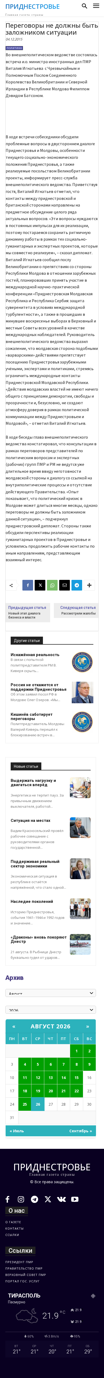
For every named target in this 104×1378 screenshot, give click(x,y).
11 (25, 1077)
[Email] (64, 585)
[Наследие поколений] (80, 908)
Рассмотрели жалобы (78, 613)
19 (38, 1090)
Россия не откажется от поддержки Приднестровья (38, 687)
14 (63, 1077)
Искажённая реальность (35, 654)
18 (25, 1090)
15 (76, 1077)
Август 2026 (51, 1026)
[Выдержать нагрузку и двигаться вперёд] (80, 787)
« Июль (17, 1130)
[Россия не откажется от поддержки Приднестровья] (82, 692)
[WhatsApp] (52, 585)
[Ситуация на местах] (80, 827)
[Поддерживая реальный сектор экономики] (80, 868)
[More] (89, 585)
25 (25, 1104)
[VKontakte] (61, 1200)
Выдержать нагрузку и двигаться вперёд (33, 782)
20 (51, 1090)
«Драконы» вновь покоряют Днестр (39, 939)
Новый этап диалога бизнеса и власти (24, 615)
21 (63, 1090)
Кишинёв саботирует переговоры (32, 716)
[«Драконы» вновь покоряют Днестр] (80, 944)
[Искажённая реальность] (82, 662)
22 (76, 1090)
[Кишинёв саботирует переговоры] (82, 722)
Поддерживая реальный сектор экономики (35, 863)
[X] (40, 585)
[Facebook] (27, 585)
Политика (14, 48)
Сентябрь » (80, 1130)
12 (38, 1077)
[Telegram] (76, 585)
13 (51, 1077)
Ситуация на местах (30, 820)
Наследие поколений (32, 901)
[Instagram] (21, 1200)
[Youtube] (75, 1200)
